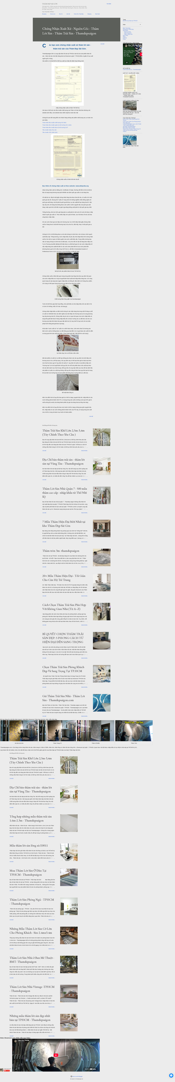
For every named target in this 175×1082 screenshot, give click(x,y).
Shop (124, 36)
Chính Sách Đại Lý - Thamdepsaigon (132, 69)
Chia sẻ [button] (102, 43)
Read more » (84, 450)
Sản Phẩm (125, 30)
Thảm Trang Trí (127, 33)
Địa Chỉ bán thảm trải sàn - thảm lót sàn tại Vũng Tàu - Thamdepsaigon (63, 462)
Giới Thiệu (125, 35)
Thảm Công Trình (128, 34)
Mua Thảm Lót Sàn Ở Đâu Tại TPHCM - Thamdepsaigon (28, 872)
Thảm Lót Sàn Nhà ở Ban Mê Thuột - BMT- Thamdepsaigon (32, 960)
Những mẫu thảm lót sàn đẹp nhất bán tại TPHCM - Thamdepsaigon (30, 1018)
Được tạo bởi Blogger (77, 1076)
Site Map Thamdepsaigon (129, 126)
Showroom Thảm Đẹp (128, 29)
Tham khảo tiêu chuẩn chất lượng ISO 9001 (54, 122)
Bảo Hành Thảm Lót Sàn (129, 127)
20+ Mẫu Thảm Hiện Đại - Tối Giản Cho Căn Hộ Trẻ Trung (63, 578)
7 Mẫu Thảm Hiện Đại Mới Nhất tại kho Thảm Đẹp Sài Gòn (63, 524)
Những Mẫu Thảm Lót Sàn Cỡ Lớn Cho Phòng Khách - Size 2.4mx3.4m (31, 931)
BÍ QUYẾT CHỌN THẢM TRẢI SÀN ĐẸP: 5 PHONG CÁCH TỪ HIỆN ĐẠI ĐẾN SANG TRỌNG (62, 638)
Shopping (44, 13)
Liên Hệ (68, 13)
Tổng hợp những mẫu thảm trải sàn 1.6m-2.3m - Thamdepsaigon (31, 818)
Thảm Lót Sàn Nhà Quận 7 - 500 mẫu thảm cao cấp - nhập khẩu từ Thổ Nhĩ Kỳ (64, 493)
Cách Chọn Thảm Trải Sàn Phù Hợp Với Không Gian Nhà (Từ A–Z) (64, 607)
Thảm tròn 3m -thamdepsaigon (60, 551)
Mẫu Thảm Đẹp (126, 28)
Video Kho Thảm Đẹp (78, 13)
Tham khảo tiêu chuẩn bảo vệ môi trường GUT (55, 127)
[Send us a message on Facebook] (171, 1075)
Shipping (89, 13)
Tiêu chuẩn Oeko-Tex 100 (49, 130)
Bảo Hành (97, 13)
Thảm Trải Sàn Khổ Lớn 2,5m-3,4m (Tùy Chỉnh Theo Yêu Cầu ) (63, 432)
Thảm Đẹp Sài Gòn (49, 4)
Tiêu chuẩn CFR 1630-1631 (49, 132)
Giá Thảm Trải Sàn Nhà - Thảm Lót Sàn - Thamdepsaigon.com (63, 698)
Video (124, 39)
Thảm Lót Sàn (127, 31)
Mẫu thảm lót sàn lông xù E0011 (29, 845)
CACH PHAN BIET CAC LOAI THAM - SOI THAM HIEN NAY (132, 124)
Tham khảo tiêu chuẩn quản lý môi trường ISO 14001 (57, 125)
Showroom (52, 13)
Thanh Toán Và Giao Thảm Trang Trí (132, 129)
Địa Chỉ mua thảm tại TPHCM (130, 20)
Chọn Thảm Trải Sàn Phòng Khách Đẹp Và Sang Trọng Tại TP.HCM (63, 669)
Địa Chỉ (60, 13)
